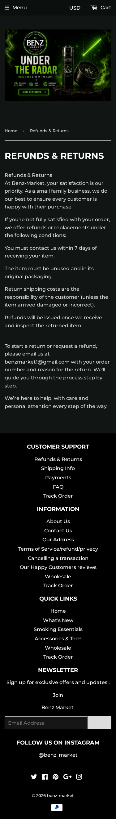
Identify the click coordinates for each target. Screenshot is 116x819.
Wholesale (58, 577)
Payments (58, 478)
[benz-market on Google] (67, 778)
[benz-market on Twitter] (34, 778)
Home (11, 130)
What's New (58, 620)
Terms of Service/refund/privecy (58, 549)
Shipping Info (58, 468)
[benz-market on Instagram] (79, 778)
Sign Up (99, 723)
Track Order (58, 496)
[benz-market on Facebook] (44, 778)
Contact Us (58, 531)
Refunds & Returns (58, 459)
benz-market (60, 795)
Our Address (58, 540)
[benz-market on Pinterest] (55, 778)
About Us (58, 521)
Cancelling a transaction (58, 558)
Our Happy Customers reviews (58, 567)
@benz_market (58, 755)
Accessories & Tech (58, 639)
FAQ (58, 487)
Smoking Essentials (58, 629)
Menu (19, 8)
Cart (105, 8)
